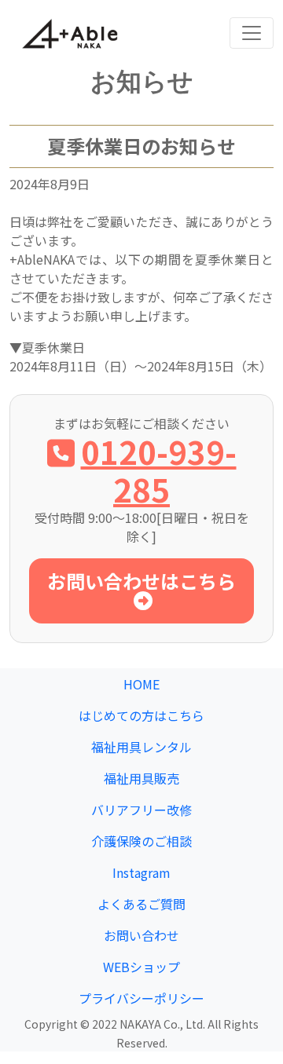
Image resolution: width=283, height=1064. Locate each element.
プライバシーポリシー (141, 998)
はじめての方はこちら (141, 715)
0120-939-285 (159, 470)
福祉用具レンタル (141, 746)
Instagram (141, 872)
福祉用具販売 (141, 778)
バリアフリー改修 (141, 809)
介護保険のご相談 (141, 841)
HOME (141, 684)
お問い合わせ (141, 935)
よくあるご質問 (141, 903)
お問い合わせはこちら (141, 580)
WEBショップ (141, 966)
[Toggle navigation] (252, 33)
